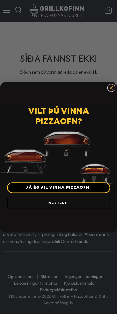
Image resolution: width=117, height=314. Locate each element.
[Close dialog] (111, 87)
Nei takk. (58, 202)
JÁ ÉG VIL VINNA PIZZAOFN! (58, 187)
